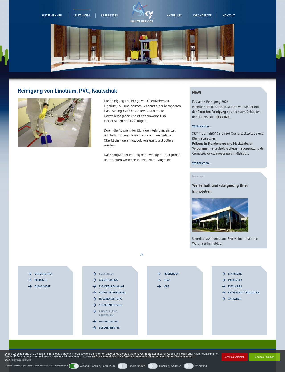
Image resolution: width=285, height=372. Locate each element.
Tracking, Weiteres (170, 366)
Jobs (166, 286)
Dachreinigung (108, 321)
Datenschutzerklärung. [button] (18, 359)
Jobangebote (202, 15)
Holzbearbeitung (110, 298)
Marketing (201, 366)
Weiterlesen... (201, 126)
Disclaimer (235, 286)
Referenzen (109, 15)
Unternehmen (52, 15)
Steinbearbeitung (110, 305)
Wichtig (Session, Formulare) (97, 366)
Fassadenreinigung (111, 286)
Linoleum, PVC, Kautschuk (108, 313)
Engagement (42, 286)
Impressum (235, 280)
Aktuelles (174, 15)
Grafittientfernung (112, 292)
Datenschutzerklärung (243, 292)
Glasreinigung (108, 280)
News (167, 280)
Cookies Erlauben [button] (264, 357)
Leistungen (81, 15)
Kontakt (229, 15)
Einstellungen (136, 366)
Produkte (41, 280)
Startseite (235, 273)
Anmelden (234, 298)
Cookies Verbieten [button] (234, 357)
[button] (34, 360)
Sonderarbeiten (109, 327)
